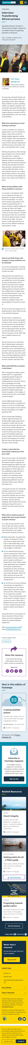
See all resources (14, 926)
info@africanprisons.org (13, 629)
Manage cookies (8, 1041)
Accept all (21, 1041)
